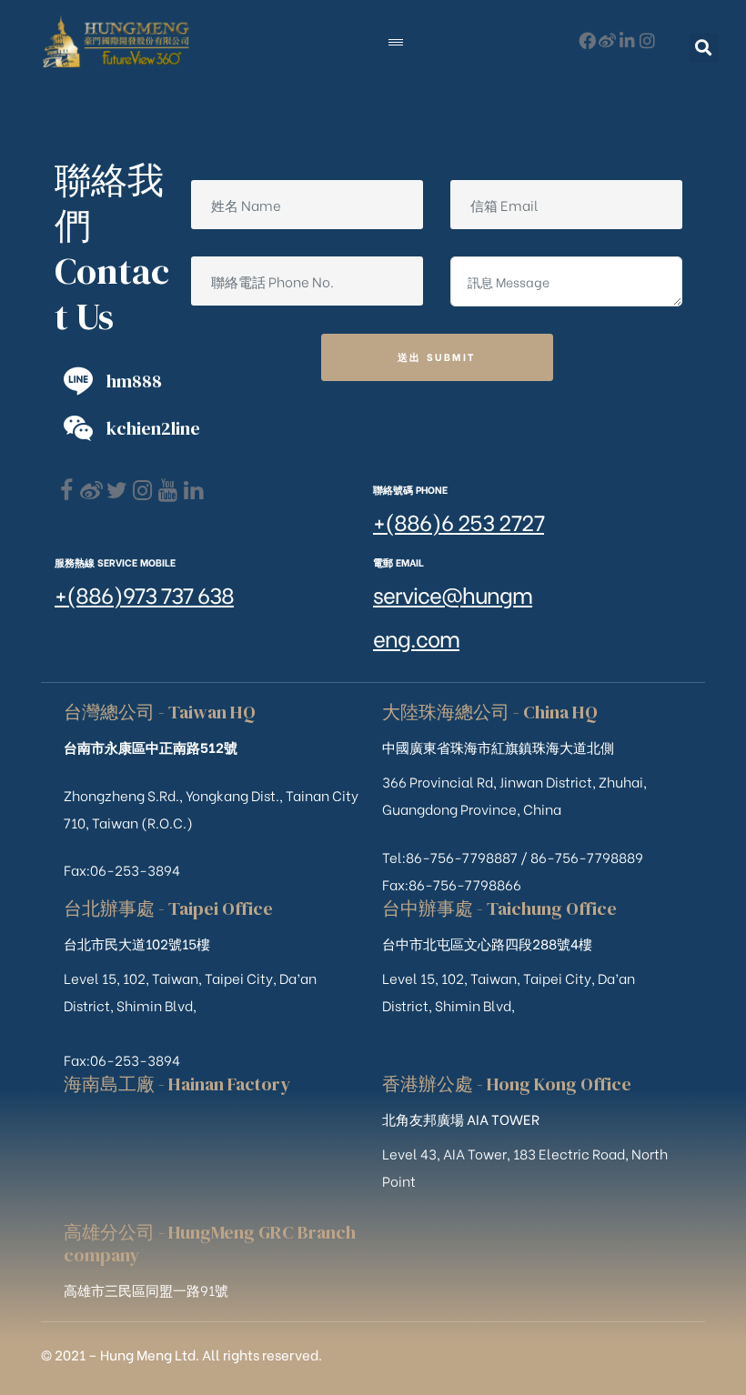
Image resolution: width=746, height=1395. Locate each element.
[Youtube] (167, 490)
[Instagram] (647, 40)
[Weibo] (607, 40)
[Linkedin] (193, 490)
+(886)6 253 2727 (458, 521)
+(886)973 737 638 (144, 593)
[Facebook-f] (587, 40)
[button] (704, 48)
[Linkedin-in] (627, 40)
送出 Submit (437, 356)
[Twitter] (117, 490)
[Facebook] (66, 490)
